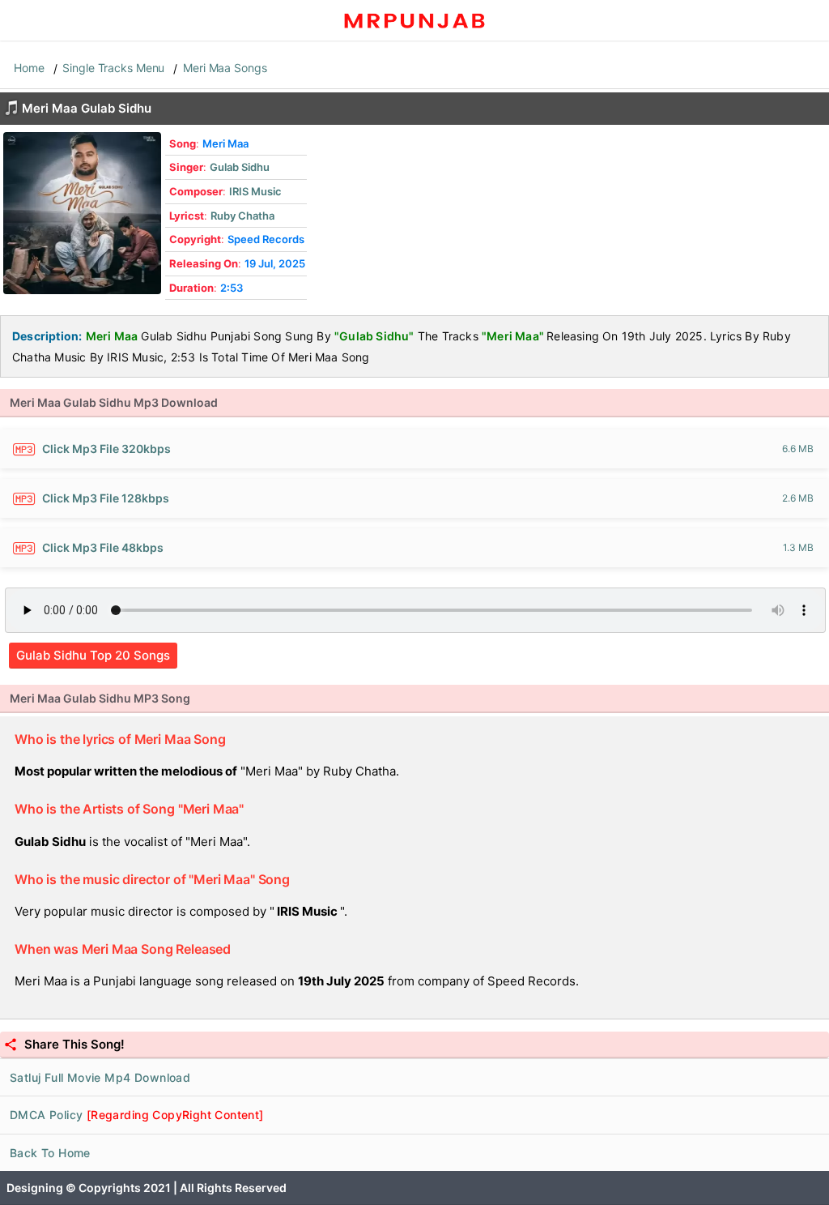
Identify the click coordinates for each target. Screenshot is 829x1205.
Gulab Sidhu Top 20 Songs (93, 655)
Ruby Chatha (242, 215)
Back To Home (50, 1153)
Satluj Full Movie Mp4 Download (100, 1077)
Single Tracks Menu (113, 68)
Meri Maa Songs (224, 68)
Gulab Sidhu (240, 166)
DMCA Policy (137, 1115)
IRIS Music (255, 191)
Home (29, 68)
